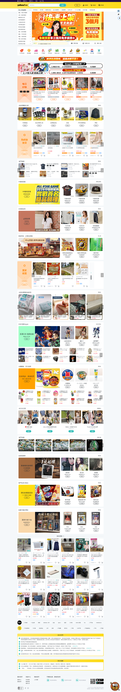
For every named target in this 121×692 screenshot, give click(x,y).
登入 (77, 5)
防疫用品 (41, 628)
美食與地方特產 (21, 43)
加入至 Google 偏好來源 (118, 14)
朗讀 (118, 11)
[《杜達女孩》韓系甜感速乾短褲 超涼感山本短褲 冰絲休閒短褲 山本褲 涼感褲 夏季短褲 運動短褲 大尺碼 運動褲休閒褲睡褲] (89, 417)
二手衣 (94, 628)
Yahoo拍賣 (22, 5)
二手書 (72, 628)
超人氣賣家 (56, 10)
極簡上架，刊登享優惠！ (43, 43)
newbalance (98, 622)
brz (84, 622)
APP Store (100, 680)
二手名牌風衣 (26, 628)
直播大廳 (99, 437)
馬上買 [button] (67, 256)
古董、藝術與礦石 (22, 15)
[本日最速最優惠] (115, 686)
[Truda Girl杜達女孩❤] (93, 424)
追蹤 (29, 431)
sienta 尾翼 (78, 622)
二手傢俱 (25, 622)
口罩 (47, 628)
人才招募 (36, 679)
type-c (59, 622)
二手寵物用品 (87, 628)
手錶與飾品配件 (21, 24)
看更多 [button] (26, 223)
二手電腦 (102, 628)
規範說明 (75, 646)
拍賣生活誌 (48, 10)
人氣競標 (63, 10)
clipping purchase (44, 155)
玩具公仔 (70, 10)
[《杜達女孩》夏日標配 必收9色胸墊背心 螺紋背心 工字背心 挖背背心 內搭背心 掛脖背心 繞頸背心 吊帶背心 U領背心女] (99, 420)
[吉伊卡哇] (68, 71)
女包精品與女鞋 (21, 22)
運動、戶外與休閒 (22, 34)
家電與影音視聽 (21, 41)
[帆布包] (82, 71)
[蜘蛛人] (53, 71)
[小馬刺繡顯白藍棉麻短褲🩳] (35, 413)
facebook (25, 688)
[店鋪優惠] (68, 26)
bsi (20, 688)
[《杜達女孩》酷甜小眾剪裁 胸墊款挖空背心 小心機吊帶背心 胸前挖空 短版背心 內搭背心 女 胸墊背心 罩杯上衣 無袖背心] (99, 413)
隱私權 (92, 688)
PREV (18, 118)
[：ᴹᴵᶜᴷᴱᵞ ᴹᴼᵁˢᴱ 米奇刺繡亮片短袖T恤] (25, 417)
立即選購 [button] (67, 503)
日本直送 (35, 10)
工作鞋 (71, 622)
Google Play (100, 683)
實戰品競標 (98, 181)
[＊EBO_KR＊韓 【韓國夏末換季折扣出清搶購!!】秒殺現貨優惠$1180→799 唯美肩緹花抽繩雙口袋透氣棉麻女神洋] (56, 420)
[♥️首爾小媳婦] (29, 424)
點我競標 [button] (67, 202)
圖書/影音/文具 (21, 17)
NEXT (103, 118)
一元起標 (33, 622)
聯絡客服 (28, 681)
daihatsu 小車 (46, 622)
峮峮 (39, 622)
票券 (53, 628)
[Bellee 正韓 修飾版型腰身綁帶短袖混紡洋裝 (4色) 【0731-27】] (67, 417)
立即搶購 (39, 99)
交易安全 (102, 688)
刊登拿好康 (92, 10)
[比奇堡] (68, 65)
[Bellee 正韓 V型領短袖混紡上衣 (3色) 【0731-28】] (78, 413)
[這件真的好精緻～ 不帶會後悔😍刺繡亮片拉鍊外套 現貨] (35, 420)
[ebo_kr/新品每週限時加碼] (50, 424)
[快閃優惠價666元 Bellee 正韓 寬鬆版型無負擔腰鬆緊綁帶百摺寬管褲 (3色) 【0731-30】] (78, 420)
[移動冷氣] (53, 65)
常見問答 (28, 679)
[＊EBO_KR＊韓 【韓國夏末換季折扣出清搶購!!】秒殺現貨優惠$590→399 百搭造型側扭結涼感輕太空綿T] (56, 413)
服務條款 (88, 688)
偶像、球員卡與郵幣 (22, 12)
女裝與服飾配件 (21, 19)
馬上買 (99, 236)
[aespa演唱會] (82, 65)
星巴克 (65, 628)
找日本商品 (98, 324)
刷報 (19, 622)
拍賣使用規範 (97, 688)
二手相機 (59, 628)
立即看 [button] (26, 196)
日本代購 (85, 10)
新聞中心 (19, 679)
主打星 (41, 10)
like (41, 155)
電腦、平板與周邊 (22, 36)
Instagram (28, 688)
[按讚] (33, 313)
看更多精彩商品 (91, 276)
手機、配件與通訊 (22, 39)
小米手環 (79, 628)
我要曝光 (24, 95)
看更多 (99, 105)
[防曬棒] (96, 65)
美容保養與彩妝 (21, 29)
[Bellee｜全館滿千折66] (71, 424)
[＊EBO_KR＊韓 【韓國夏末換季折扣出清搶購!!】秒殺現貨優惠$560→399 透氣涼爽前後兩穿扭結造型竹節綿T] (46, 417)
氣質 (65, 622)
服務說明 (19, 681)
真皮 (54, 622)
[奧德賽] (96, 71)
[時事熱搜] (60, 59)
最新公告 (28, 683)
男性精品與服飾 (21, 27)
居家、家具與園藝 (22, 31)
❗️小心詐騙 (77, 10)
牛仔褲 (34, 628)
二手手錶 (91, 622)
